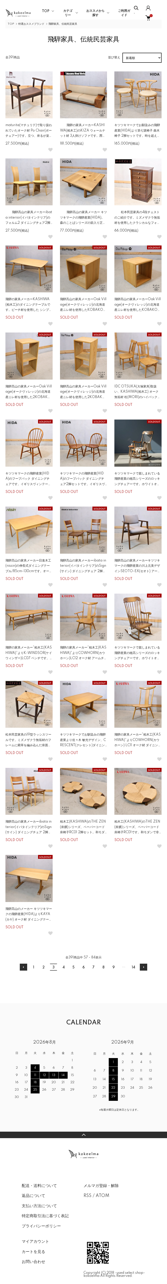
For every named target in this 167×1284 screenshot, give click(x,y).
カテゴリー (67, 13)
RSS (88, 1196)
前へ (23, 967)
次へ (143, 967)
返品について (33, 1196)
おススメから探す (95, 13)
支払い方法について (39, 1206)
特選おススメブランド (31, 24)
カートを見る (33, 1252)
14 (133, 967)
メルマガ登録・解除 (101, 1186)
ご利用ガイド (124, 13)
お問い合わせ (33, 1262)
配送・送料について (39, 1186)
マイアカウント (35, 1242)
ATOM (102, 1196)
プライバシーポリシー (41, 1226)
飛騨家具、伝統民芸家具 (62, 24)
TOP (45, 11)
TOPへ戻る (83, 1135)
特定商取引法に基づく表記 (45, 1216)
